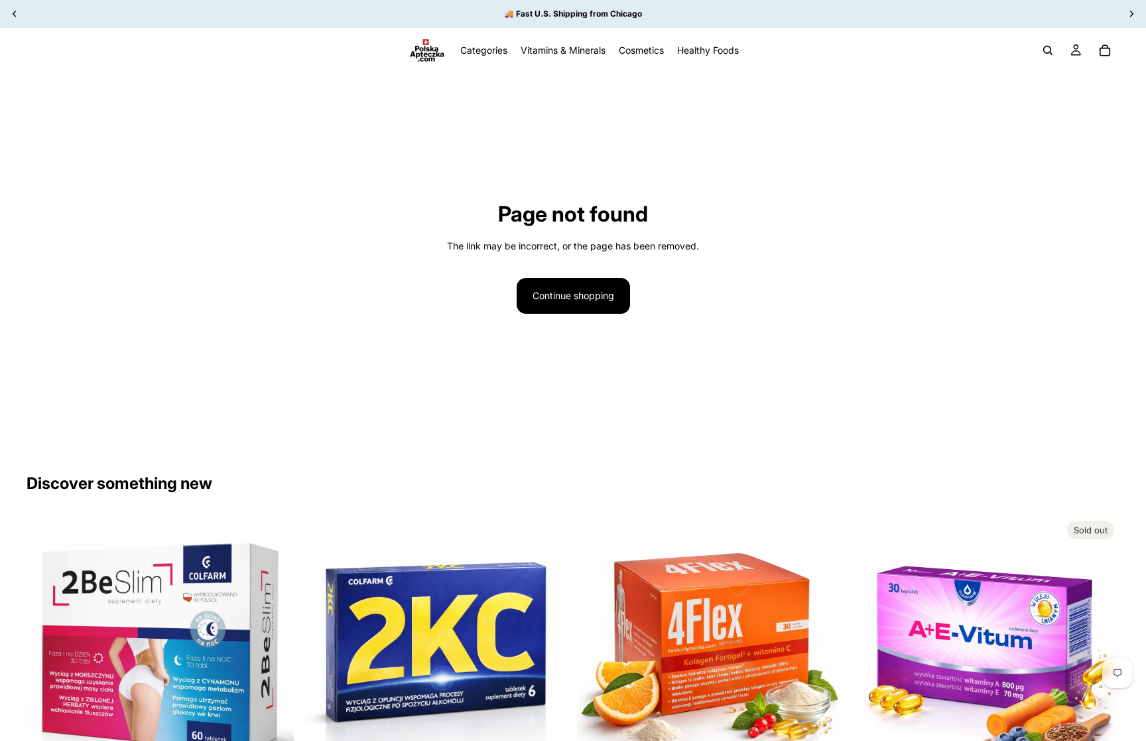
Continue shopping (573, 295)
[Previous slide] (46, 648)
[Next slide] (274, 648)
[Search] (1047, 50)
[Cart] (1104, 50)
